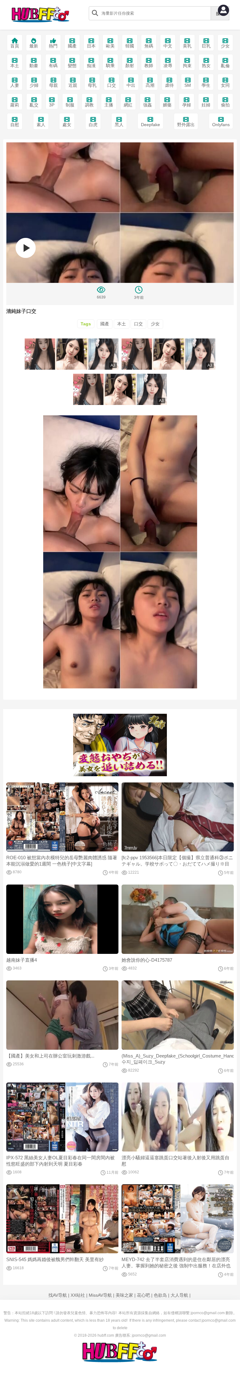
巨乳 (206, 45)
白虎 (93, 124)
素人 (41, 124)
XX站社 (78, 1295)
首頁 (14, 45)
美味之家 (124, 1295)
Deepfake (150, 124)
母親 (53, 85)
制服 (70, 104)
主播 (108, 104)
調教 (89, 104)
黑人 (119, 124)
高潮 (150, 85)
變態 (72, 65)
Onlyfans (221, 124)
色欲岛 (160, 1295)
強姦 (147, 104)
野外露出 (186, 124)
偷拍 (225, 104)
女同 (225, 85)
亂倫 (225, 65)
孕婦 (186, 104)
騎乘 (110, 65)
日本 (91, 45)
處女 (66, 124)
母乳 (92, 85)
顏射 (129, 65)
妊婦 (206, 104)
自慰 (14, 124)
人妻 (14, 85)
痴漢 (91, 65)
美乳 (187, 45)
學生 (206, 85)
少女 (225, 45)
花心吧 (143, 1295)
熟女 (206, 65)
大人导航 (179, 1295)
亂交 (34, 104)
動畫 (33, 65)
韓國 (129, 45)
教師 (148, 65)
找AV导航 (57, 1295)
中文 (167, 45)
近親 (72, 85)
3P (51, 104)
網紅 (128, 104)
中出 (131, 85)
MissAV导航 (100, 1295)
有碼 (53, 65)
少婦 (34, 85)
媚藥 (167, 104)
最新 (33, 45)
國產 (72, 45)
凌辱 (167, 65)
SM (187, 85)
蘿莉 (14, 104)
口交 (111, 85)
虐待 (169, 85)
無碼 (148, 45)
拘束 (187, 65)
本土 (14, 65)
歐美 (110, 45)
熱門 (53, 45)
